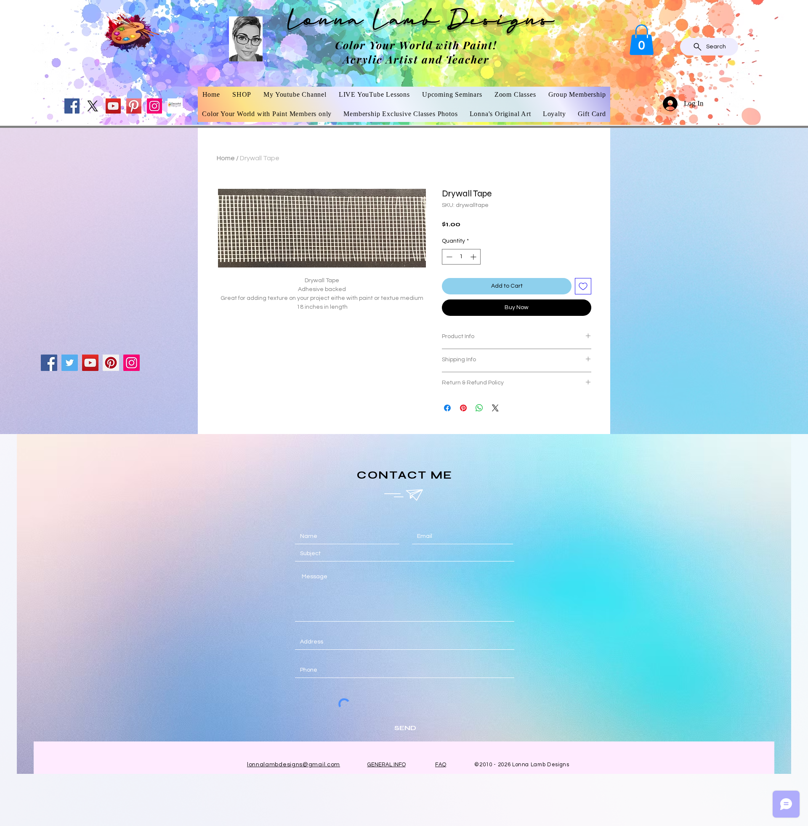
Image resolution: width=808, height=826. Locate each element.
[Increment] (474, 256)
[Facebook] (72, 106)
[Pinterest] (133, 106)
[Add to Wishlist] (583, 286)
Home (226, 158)
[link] (641, 39)
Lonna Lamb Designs (421, 22)
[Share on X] (495, 408)
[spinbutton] (461, 256)
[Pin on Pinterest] (463, 408)
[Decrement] (448, 256)
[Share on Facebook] (447, 408)
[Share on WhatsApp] (479, 408)
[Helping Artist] (175, 106)
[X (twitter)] (92, 106)
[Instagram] (154, 106)
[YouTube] (113, 106)
